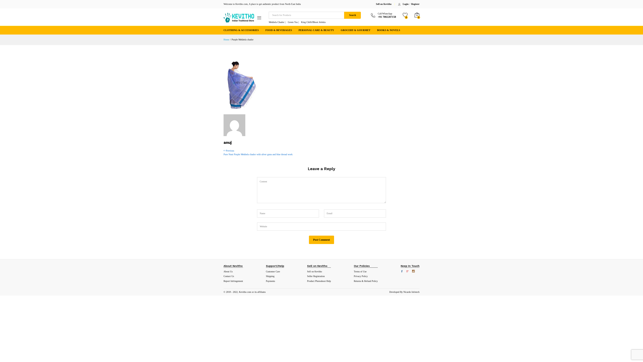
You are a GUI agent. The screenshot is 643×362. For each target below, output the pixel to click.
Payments (270, 281)
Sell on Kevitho (383, 4)
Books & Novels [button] (388, 30)
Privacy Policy (361, 276)
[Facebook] (402, 272)
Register (415, 4)
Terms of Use (360, 271)
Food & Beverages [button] (278, 30)
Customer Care (273, 271)
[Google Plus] (407, 272)
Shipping (270, 276)
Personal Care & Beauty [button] (316, 30)
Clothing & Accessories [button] (241, 30)
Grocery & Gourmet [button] (355, 30)
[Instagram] (413, 271)
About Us (228, 271)
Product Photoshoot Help (319, 281)
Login (406, 4)
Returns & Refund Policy (366, 281)
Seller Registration (316, 276)
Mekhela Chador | (277, 22)
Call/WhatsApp (385, 13)
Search (352, 15)
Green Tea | (293, 22)
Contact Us (229, 276)
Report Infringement (233, 281)
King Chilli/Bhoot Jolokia (313, 22)
